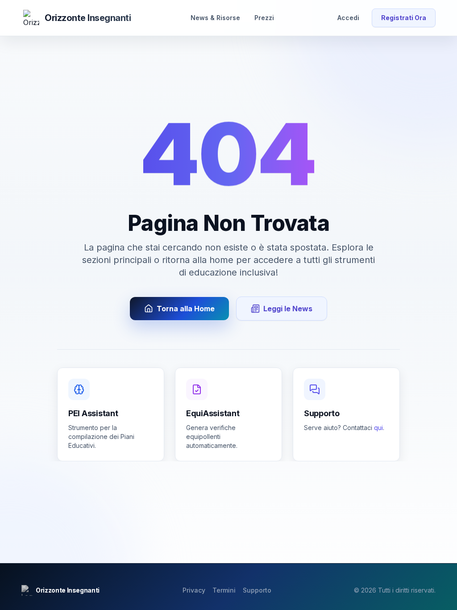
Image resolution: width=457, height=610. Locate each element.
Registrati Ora (403, 17)
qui (378, 427)
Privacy (194, 590)
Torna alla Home (186, 308)
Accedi (348, 17)
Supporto (257, 590)
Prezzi (264, 17)
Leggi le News (287, 308)
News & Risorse (215, 17)
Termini (224, 590)
